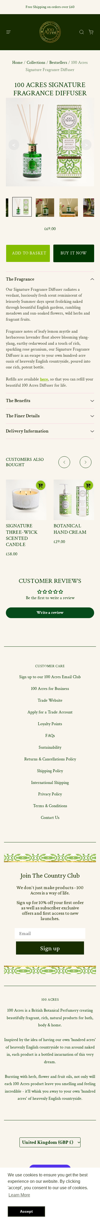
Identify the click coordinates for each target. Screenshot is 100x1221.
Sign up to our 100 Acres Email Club (50, 677)
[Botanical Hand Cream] (74, 500)
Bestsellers (58, 62)
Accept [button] (26, 1211)
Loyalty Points (50, 724)
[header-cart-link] (91, 32)
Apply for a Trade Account (50, 712)
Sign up (50, 948)
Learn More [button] (19, 1195)
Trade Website (50, 700)
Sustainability (50, 747)
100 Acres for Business (50, 689)
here (44, 379)
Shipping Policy (50, 771)
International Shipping (50, 783)
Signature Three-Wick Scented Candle (22, 535)
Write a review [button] (50, 612)
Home (17, 62)
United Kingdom (47, 1142)
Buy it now (74, 253)
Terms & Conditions (50, 806)
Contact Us (50, 817)
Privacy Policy (50, 794)
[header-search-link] (81, 32)
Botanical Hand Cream (70, 529)
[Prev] (64, 462)
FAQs (50, 736)
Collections (36, 62)
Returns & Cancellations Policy (50, 759)
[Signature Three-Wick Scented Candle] (26, 500)
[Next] (85, 462)
